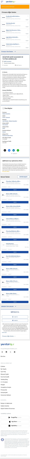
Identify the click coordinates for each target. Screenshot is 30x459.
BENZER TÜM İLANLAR (7, 306)
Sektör (3, 116)
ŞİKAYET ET (15, 153)
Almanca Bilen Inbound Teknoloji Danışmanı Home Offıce (12, 268)
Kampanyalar (4, 392)
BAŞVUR (15, 189)
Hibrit (3, 128)
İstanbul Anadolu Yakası (7, 135)
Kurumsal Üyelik (5, 377)
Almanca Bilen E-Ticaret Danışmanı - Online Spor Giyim (13, 281)
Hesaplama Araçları (6, 387)
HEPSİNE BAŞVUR (23, 176)
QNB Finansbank (7, 61)
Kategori (4, 119)
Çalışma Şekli (5, 123)
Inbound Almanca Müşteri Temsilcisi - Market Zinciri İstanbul (12, 218)
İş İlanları (3, 366)
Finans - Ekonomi (6, 117)
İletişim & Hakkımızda (6, 403)
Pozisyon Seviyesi (6, 130)
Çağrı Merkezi (5, 121)
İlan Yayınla (3, 369)
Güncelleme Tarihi (6, 137)
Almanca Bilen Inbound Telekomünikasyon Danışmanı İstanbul (13, 193)
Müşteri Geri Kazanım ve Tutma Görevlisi (13, 30)
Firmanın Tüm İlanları (7, 51)
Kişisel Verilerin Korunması (8, 408)
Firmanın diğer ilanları (8, 336)
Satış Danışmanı (10, 243)
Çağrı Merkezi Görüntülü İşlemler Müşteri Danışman (12, 37)
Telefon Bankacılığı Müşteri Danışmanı (12, 44)
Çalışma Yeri (5, 134)
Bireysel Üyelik (5, 374)
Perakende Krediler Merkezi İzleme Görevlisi (12, 16)
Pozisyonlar (4, 390)
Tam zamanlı (5, 124)
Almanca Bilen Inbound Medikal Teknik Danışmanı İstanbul (13, 206)
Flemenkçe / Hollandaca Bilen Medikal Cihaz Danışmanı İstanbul (13, 181)
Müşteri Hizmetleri (13, 121)
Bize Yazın (3, 356)
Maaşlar (3, 384)
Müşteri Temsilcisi (6, 113)
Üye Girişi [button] (3, 371)
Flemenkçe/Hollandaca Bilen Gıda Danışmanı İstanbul (12, 231)
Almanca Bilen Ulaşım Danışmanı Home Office (11, 293)
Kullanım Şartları (5, 406)
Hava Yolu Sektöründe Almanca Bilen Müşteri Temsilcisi (13, 256)
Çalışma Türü (5, 126)
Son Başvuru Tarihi (6, 141)
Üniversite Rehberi (6, 395)
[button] (6, 171)
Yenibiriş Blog (4, 379)
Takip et (16, 317)
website (16, 320)
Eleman (4, 132)
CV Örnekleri (4, 382)
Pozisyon (4, 112)
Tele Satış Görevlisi (10, 23)
